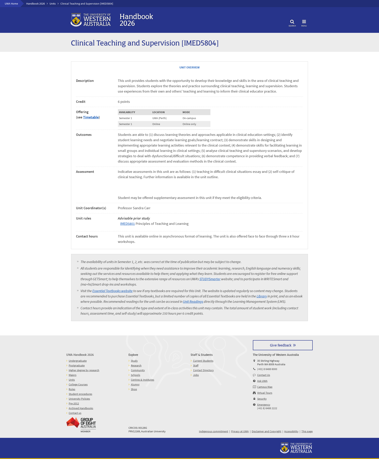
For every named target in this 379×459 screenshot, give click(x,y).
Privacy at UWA (240, 431)
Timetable (91, 117)
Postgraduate (77, 365)
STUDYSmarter (209, 279)
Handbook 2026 (35, 3)
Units (53, 3)
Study (134, 360)
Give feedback (280, 345)
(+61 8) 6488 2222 (267, 408)
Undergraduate (78, 360)
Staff (195, 365)
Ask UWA (262, 381)
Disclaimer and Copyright (266, 431)
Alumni (135, 384)
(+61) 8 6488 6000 (267, 369)
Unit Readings (193, 301)
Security (262, 398)
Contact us (75, 413)
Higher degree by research (84, 370)
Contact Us (263, 375)
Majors (72, 375)
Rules (72, 389)
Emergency (263, 404)
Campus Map (264, 387)
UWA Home (11, 3)
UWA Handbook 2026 (80, 354)
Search (292, 25)
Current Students (203, 360)
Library (262, 296)
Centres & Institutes (142, 379)
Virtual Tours (264, 393)
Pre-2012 (74, 403)
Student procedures (80, 394)
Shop (134, 389)
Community (138, 370)
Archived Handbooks (81, 408)
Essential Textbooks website (112, 291)
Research (136, 365)
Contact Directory (203, 370)
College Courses (78, 384)
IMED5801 (127, 223)
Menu (304, 25)
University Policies (79, 398)
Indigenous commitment (213, 431)
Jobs (196, 375)
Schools (135, 375)
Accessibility (291, 431)
